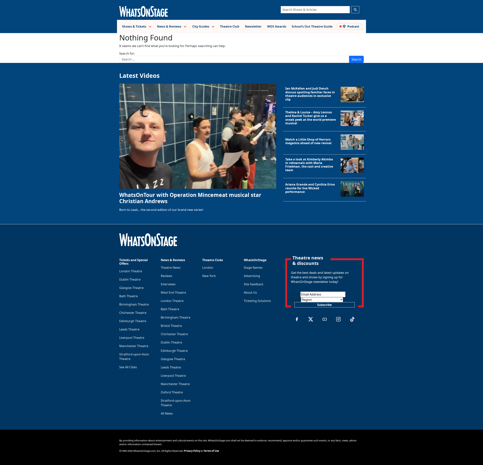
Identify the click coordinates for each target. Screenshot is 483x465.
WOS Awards (276, 26)
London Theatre (130, 271)
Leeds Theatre (129, 329)
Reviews (166, 276)
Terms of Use (211, 451)
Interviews (168, 284)
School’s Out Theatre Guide (312, 26)
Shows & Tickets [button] (134, 26)
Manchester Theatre (133, 346)
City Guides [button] (201, 26)
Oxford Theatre (172, 392)
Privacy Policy (192, 451)
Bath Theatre (128, 296)
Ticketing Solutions (257, 301)
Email (295, 294)
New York (209, 276)
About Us (250, 292)
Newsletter (253, 26)
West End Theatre (173, 292)
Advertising (252, 276)
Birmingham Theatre (134, 304)
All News (167, 413)
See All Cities (128, 367)
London (207, 267)
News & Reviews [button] (169, 26)
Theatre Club (229, 26)
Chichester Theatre (132, 313)
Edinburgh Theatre (132, 321)
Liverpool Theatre (131, 338)
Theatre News (171, 267)
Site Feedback (253, 284)
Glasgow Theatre (131, 288)
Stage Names (253, 267)
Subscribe (324, 305)
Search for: (127, 53)
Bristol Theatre (171, 326)
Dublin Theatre (130, 279)
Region (296, 300)
